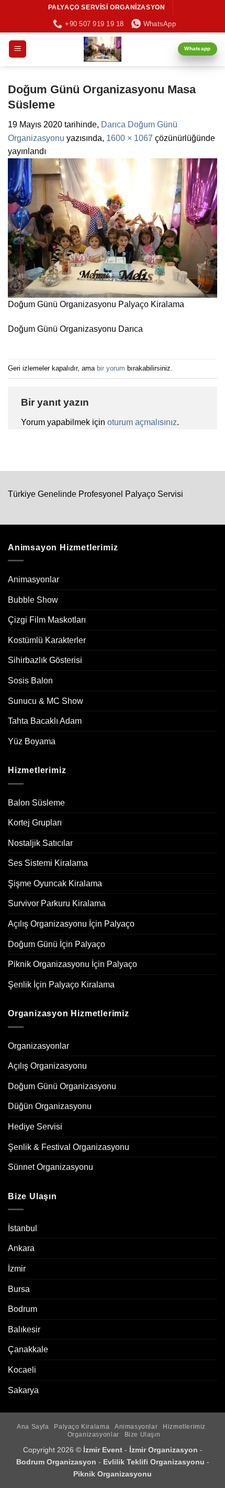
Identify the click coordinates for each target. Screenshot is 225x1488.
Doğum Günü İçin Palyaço (56, 944)
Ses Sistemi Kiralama (48, 863)
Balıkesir (24, 1329)
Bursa (19, 1289)
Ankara (21, 1248)
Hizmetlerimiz (184, 1426)
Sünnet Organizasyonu (50, 1167)
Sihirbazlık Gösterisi (45, 660)
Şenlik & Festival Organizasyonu (68, 1147)
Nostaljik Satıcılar (40, 843)
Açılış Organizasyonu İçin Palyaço (71, 923)
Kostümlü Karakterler (47, 640)
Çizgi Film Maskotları (47, 619)
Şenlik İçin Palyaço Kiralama (61, 984)
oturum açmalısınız (142, 422)
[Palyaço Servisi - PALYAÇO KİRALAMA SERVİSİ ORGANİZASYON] (102, 49)
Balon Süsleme (36, 802)
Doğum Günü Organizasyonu (62, 1086)
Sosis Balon (30, 680)
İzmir (17, 1268)
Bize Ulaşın (143, 1434)
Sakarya (23, 1390)
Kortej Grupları (35, 822)
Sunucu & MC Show (45, 701)
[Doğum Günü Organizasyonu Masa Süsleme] (112, 227)
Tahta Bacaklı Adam (45, 720)
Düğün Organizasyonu (50, 1106)
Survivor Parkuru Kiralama (57, 903)
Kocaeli (22, 1369)
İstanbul (22, 1228)
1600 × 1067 (129, 138)
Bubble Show (33, 599)
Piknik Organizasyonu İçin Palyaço (72, 964)
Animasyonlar (33, 579)
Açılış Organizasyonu (47, 1065)
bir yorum (111, 368)
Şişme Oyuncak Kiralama (55, 883)
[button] (17, 49)
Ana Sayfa (33, 1426)
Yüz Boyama (31, 741)
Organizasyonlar (38, 1045)
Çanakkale (28, 1349)
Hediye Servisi (35, 1126)
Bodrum (22, 1309)
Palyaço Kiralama (81, 1426)
